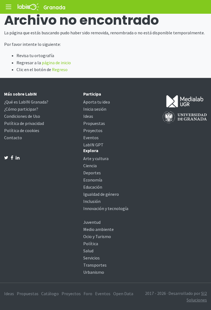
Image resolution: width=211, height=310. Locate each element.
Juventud (92, 222)
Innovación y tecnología (105, 208)
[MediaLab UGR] (185, 101)
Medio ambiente (98, 229)
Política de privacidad (24, 123)
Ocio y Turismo (97, 236)
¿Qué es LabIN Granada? (26, 102)
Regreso (60, 69)
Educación (92, 187)
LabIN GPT (93, 145)
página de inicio (56, 62)
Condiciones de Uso (22, 116)
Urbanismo (93, 272)
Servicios (91, 258)
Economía (92, 180)
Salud (88, 250)
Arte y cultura (96, 158)
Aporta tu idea (96, 102)
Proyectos (92, 130)
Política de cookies (21, 130)
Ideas (88, 116)
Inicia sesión (94, 109)
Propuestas (94, 123)
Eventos (91, 137)
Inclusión (92, 201)
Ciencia (90, 165)
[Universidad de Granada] (184, 116)
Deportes (92, 173)
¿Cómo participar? (21, 109)
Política (90, 243)
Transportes (95, 265)
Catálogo (50, 293)
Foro (88, 293)
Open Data (123, 293)
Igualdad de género (101, 194)
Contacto (13, 137)
